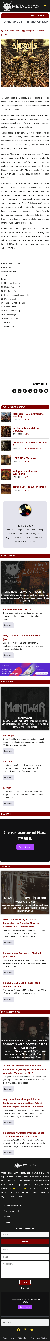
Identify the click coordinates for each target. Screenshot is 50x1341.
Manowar (25, 717)
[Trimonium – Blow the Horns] (6, 489)
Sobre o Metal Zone (12, 1205)
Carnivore (8, 761)
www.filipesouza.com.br (18, 1189)
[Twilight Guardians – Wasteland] (6, 474)
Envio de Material (11, 1211)
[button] (45, 6)
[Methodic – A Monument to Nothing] (6, 417)
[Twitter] (32, 1330)
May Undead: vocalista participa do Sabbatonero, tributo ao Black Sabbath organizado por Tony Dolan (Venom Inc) (23, 1103)
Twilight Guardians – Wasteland (25, 472)
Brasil (38, 15)
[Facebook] (18, 1330)
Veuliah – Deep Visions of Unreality (27, 429)
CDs (45, 15)
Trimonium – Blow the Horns (29, 487)
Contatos (7, 1222)
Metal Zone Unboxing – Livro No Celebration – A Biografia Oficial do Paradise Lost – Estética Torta (21, 923)
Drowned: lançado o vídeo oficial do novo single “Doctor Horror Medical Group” (25, 1044)
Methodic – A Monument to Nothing (28, 415)
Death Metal (35, 448)
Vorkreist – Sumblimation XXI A (30, 443)
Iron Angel (8, 735)
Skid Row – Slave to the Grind (25, 591)
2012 (32, 15)
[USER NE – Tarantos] (6, 460)
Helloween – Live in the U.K (17, 609)
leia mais (8, 625)
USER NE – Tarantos (24, 458)
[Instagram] (25, 1330)
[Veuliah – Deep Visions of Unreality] (6, 431)
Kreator (7, 788)
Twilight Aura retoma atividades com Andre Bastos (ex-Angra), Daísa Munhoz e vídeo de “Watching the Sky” (24, 1069)
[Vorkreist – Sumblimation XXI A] (6, 445)
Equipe (7, 1217)
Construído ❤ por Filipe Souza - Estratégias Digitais (25, 1338)
